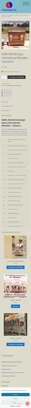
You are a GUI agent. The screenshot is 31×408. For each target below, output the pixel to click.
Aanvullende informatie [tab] (7, 106)
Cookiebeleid (12, 406)
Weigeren (15, 398)
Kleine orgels (18, 85)
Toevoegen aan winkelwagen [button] (15, 267)
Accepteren (15, 394)
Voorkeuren (15, 402)
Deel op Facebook (8, 92)
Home (4, 15)
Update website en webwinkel (8, 376)
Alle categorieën (10, 15)
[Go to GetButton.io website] (27, 406)
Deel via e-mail (7, 96)
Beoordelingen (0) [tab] (6, 110)
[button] (27, 23)
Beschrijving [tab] (5, 102)
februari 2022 (5, 385)
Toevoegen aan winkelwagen (16, 77)
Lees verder (15, 306)
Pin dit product (7, 94)
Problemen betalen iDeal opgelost (9, 365)
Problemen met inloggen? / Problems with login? (12, 372)
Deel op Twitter (8, 90)
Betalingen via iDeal (6, 369)
